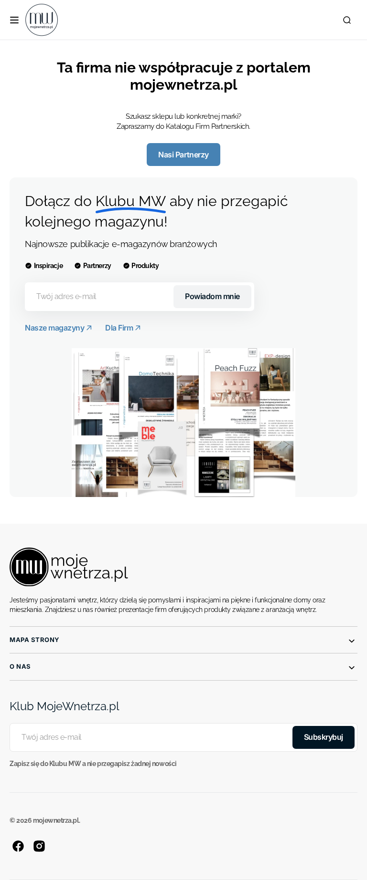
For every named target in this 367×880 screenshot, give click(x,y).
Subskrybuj (323, 737)
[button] (14, 20)
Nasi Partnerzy (183, 154)
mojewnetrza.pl (56, 820)
